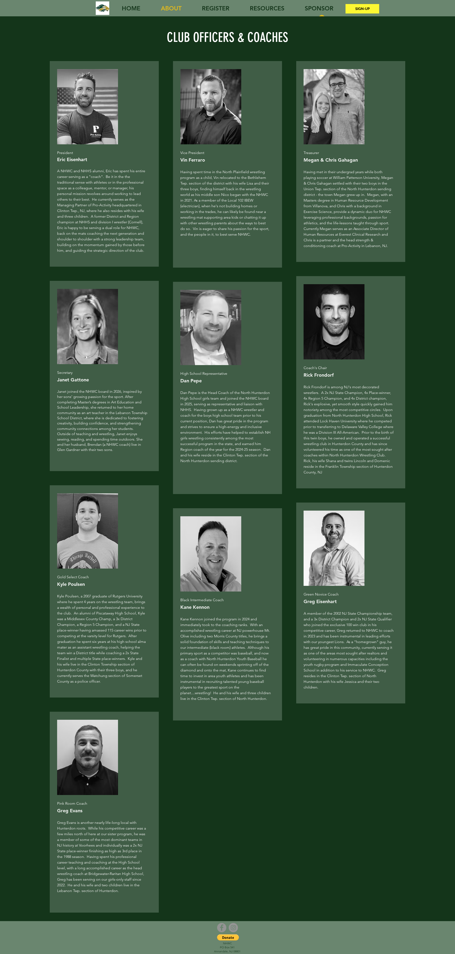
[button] (228, 937)
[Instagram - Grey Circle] (233, 927)
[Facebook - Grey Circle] (221, 927)
